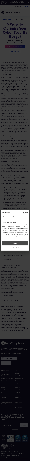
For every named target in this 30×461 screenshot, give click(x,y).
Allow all (15, 243)
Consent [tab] (5, 216)
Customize (14, 247)
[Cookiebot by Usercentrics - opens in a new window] (21, 213)
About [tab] (24, 216)
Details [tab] (15, 216)
